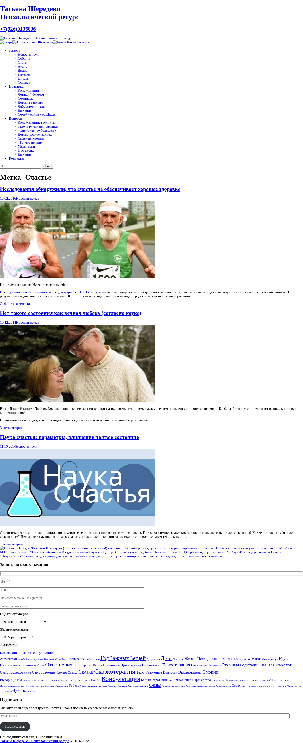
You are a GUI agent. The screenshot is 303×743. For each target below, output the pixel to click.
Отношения (59, 665)
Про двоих (26, 150)
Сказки (85, 672)
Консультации (28, 90)
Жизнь (190, 658)
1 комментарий (11, 544)
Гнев (97, 659)
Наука (284, 658)
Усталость (268, 686)
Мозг (256, 658)
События (24, 58)
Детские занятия (30, 102)
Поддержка (231, 680)
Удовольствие (255, 686)
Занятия (77, 680)
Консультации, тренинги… (38, 122)
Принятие (111, 665)
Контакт (228, 659)
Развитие (199, 665)
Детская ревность (29, 680)
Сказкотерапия (114, 671)
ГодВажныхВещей (123, 658)
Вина (40, 659)
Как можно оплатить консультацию (27, 653)
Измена (86, 680)
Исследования (209, 658)
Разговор (50, 686)
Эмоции (210, 672)
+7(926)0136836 (18, 29)
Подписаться (15, 726)
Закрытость (66, 680)
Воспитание (76, 659)
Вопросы (16, 118)
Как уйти (96, 680)
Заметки (24, 74)
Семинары (26, 98)
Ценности (170, 672)
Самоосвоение (44, 672)
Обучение (29, 665)
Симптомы (168, 686)
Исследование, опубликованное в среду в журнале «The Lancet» (48, 292)
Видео (22, 70)
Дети (166, 658)
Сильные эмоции (31, 138)
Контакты (16, 158)
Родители (249, 664)
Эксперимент (190, 672)
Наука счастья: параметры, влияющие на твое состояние (69, 437)
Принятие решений (261, 680)
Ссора (212, 686)
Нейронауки (10, 665)
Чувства (19, 690)
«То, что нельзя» (30, 142)
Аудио (22, 66)
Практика (16, 86)
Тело (140, 672)
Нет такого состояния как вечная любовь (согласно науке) (70, 313)
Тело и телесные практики (38, 126)
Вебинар (31, 659)
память (31, 691)
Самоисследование (15, 672)
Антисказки (8, 659)
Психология (151, 665)
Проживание (130, 665)
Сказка (72, 672)
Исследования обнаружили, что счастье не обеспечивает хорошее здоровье (90, 189)
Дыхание (24, 110)
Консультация (121, 678)
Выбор (89, 659)
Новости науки (29, 54)
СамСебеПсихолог (275, 665)
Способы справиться (197, 686)
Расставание (61, 686)
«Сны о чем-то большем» (37, 130)
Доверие (44, 680)
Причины (277, 680)
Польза (97, 665)
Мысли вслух (270, 659)
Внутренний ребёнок (55, 659)
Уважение (153, 672)
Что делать (6, 691)
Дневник (178, 659)
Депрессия (153, 659)
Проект (287, 680)
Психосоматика (36, 686)
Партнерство (82, 665)
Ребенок (214, 665)
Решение (112, 686)
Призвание (244, 680)
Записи (14, 50)
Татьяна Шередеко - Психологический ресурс (34, 741)
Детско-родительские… (35, 134)
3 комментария (11, 428)
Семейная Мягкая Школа (37, 114)
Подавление (218, 680)
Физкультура (294, 686)
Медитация (26, 146)
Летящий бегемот (31, 94)
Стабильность (223, 686)
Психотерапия (176, 665)
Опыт (40, 665)
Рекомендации (89, 686)
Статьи (23, 62)
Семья (62, 672)
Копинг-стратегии (154, 680)
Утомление (280, 686)
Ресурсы (230, 665)
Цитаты (24, 78)
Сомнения (180, 686)
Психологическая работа (13, 686)
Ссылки (24, 82)
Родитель (122, 686)
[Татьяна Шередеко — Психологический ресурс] (36, 38)
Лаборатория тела (31, 106)
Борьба (21, 659)
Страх (236, 685)
